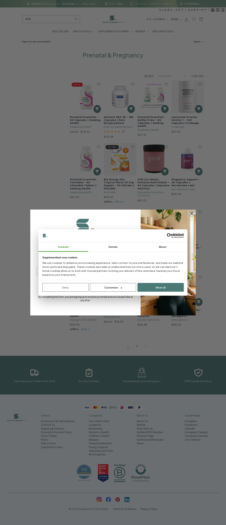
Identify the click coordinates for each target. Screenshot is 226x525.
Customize (111, 287)
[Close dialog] (191, 213)
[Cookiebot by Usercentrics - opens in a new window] (169, 235)
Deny (65, 287)
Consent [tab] (63, 246)
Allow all (161, 287)
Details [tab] (113, 246)
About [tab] (163, 246)
